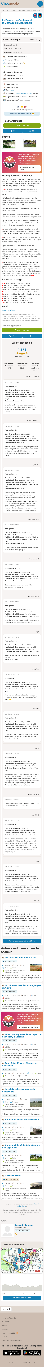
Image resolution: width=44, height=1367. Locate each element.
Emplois (4, 1326)
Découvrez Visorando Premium (20, 114)
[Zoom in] (40, 1250)
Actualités (5, 1329)
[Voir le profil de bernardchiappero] (7, 1230)
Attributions (5, 1272)
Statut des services (15, 1363)
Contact (4, 1337)
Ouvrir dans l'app (23, 125)
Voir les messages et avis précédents (22, 941)
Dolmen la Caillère (8, 310)
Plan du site (6, 1322)
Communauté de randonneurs (12, 1341)
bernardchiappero (24, 1225)
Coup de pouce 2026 (9, 1333)
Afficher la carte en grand (22, 1298)
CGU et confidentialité (9, 1318)
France (13, 90)
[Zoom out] (40, 1253)
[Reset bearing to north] (40, 1256)
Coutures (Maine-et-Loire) (23, 93)
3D (36, 1271)
